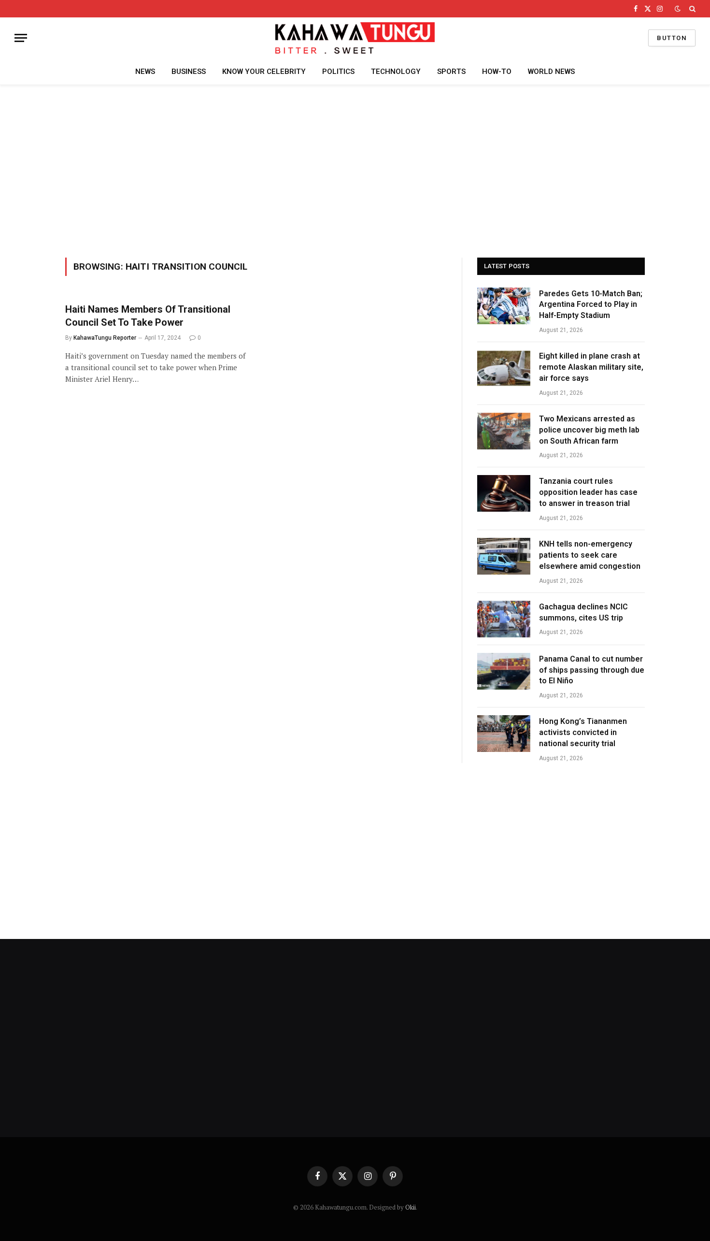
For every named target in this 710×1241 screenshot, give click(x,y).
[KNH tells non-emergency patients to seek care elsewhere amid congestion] (503, 556)
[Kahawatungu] (355, 37)
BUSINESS (188, 71)
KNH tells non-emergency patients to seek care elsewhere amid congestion (589, 555)
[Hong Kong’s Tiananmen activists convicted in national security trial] (503, 733)
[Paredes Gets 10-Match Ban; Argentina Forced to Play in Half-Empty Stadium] (503, 306)
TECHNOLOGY (396, 71)
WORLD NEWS (551, 71)
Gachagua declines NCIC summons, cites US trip (583, 612)
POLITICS (338, 71)
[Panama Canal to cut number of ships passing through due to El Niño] (503, 671)
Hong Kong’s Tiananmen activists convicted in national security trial (583, 732)
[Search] (691, 8)
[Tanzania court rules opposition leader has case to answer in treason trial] (503, 493)
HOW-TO (496, 71)
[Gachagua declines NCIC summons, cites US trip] (503, 619)
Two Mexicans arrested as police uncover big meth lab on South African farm (589, 430)
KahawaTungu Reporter (104, 337)
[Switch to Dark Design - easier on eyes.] (677, 8)
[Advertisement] (355, 169)
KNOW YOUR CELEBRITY (264, 71)
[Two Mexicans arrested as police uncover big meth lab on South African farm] (503, 431)
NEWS (145, 71)
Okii (410, 1207)
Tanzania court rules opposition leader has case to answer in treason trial (588, 492)
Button (672, 38)
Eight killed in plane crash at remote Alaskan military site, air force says (591, 367)
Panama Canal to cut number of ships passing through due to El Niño (591, 670)
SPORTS (451, 71)
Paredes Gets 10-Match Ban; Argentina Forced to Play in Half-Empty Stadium (590, 304)
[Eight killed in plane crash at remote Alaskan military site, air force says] (503, 368)
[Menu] (20, 38)
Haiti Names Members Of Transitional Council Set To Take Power (147, 315)
